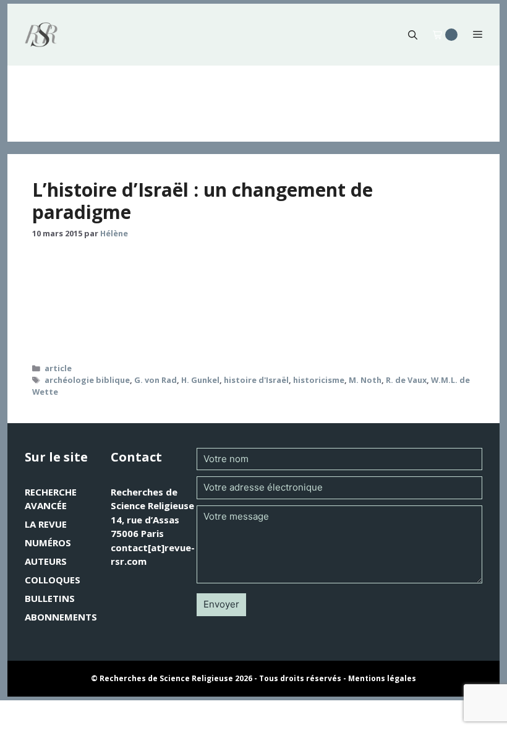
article (58, 368)
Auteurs (46, 561)
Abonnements (61, 617)
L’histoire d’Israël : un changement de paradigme (202, 201)
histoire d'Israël (256, 379)
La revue (46, 524)
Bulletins (50, 598)
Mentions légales (382, 678)
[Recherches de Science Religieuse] (41, 34)
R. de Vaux (406, 379)
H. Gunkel (200, 379)
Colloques (52, 579)
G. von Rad (155, 379)
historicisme (318, 379)
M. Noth (365, 379)
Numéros (48, 542)
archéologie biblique (87, 379)
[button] (413, 34)
